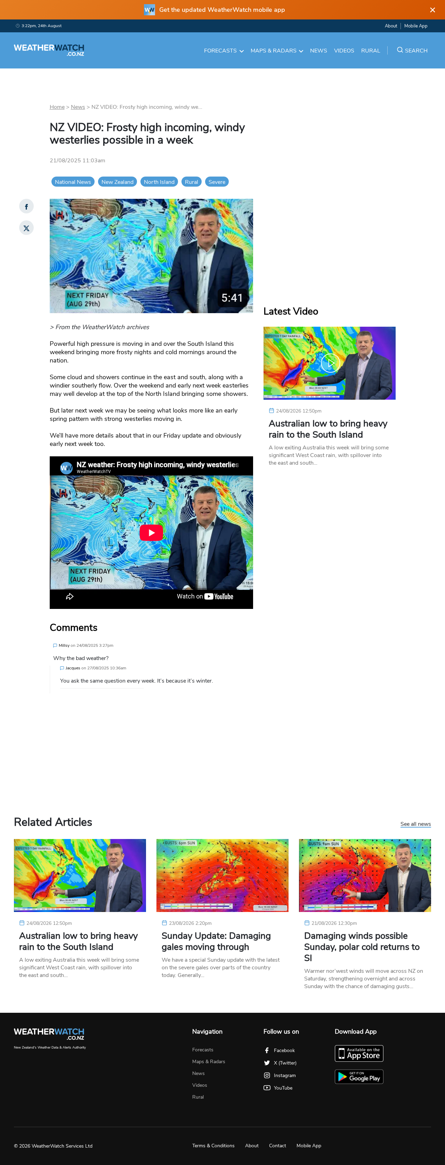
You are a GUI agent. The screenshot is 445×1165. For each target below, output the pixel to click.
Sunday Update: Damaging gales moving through (216, 941)
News (318, 51)
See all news (415, 824)
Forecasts (220, 51)
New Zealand (118, 182)
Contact (277, 1145)
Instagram (285, 1075)
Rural (370, 51)
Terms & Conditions (213, 1145)
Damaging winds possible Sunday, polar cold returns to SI (362, 947)
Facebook (284, 1050)
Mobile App (416, 26)
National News (73, 182)
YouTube (283, 1088)
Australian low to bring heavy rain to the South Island (328, 429)
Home (57, 107)
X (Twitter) (285, 1063)
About (391, 26)
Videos (344, 51)
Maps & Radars (274, 51)
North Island (159, 182)
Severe (217, 182)
